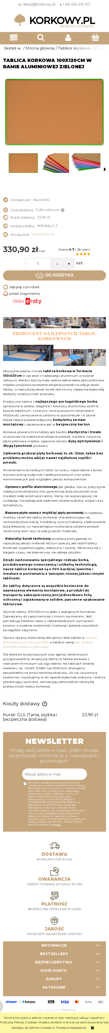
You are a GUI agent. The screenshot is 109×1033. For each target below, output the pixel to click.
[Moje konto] (68, 37)
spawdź (56, 824)
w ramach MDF (36, 642)
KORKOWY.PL (43, 234)
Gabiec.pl (68, 1010)
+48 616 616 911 (76, 4)
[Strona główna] (54, 20)
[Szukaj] (41, 37)
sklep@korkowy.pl (39, 4)
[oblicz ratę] (54, 301)
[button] (13, 37)
